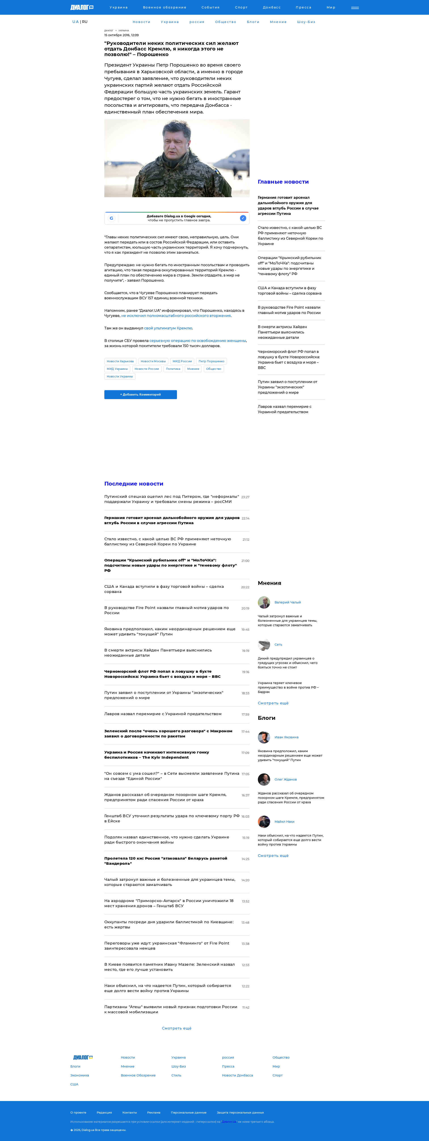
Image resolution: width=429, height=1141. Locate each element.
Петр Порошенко (211, 361)
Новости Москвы (153, 361)
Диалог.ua (229, 1121)
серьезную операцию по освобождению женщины (197, 341)
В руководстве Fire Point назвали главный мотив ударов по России (289, 310)
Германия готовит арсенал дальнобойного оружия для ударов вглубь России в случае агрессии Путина (288, 205)
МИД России (182, 361)
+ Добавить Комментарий (140, 394)
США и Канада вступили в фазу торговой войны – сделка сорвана (290, 290)
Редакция (104, 1112)
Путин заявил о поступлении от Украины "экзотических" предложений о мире (287, 387)
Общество (213, 369)
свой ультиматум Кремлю (167, 328)
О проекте (78, 1112)
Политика (173, 369)
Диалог (109, 30)
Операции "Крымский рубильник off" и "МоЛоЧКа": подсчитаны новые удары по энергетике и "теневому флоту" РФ (289, 266)
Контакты (129, 1112)
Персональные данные (188, 1112)
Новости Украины (120, 376)
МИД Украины (117, 369)
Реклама (153, 1112)
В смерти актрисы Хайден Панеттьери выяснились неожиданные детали (282, 332)
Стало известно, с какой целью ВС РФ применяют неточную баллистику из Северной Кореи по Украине (290, 236)
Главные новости (283, 181)
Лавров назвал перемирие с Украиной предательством (163, 714)
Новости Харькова (120, 361)
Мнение (193, 369)
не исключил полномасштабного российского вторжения (176, 316)
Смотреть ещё (177, 1028)
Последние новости (134, 483)
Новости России (147, 369)
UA (75, 22)
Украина (124, 30)
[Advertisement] (177, 436)
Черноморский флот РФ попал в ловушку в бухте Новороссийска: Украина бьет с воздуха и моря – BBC (289, 360)
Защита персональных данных (240, 1112)
